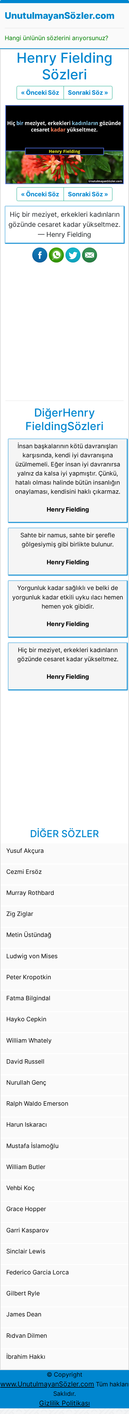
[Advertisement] (64, 330)
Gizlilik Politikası (64, 1403)
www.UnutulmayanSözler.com (47, 1384)
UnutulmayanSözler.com (60, 15)
